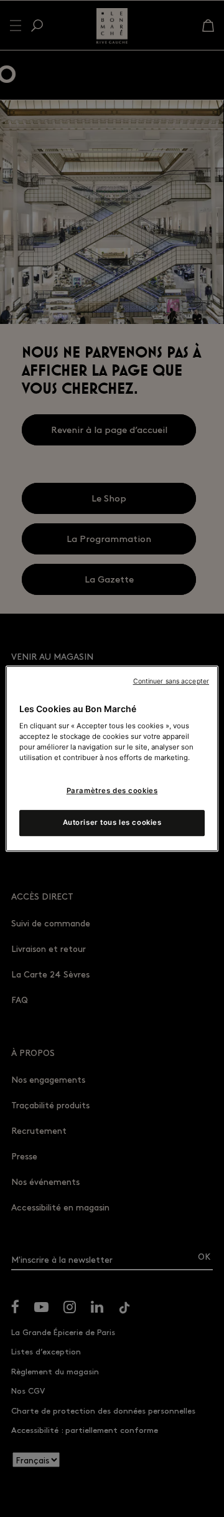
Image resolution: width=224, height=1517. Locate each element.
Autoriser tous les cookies (112, 822)
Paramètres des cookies (112, 791)
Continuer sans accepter (171, 681)
